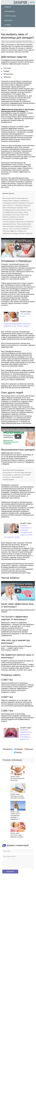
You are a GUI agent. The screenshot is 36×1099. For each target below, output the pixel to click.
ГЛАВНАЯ (7, 7)
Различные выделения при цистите (17, 779)
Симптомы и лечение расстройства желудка (17, 797)
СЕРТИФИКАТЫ (9, 11)
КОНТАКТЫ (8, 20)
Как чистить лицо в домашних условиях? (17, 836)
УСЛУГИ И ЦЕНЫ (10, 16)
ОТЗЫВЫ (7, 25)
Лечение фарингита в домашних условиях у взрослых (26, 734)
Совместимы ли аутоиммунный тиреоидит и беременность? (15, 816)
